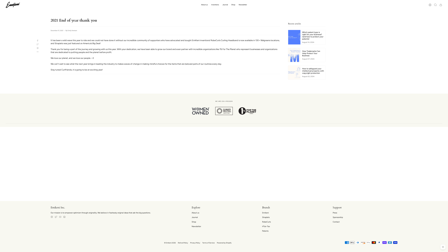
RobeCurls (266, 222)
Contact (336, 222)
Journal (195, 217)
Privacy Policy (195, 243)
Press (335, 213)
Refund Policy (183, 243)
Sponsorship (338, 217)
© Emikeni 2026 (170, 243)
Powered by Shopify (224, 243)
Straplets (266, 217)
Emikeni (265, 213)
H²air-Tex (266, 226)
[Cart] (440, 5)
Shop (194, 222)
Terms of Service (208, 243)
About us (195, 213)
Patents (265, 231)
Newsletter (196, 226)
